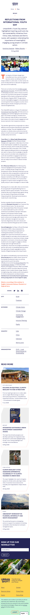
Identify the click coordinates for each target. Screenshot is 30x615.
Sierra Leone (20, 342)
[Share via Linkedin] (18, 291)
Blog (18, 9)
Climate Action (20, 307)
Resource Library (5, 591)
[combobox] (24, 613)
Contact (18, 587)
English (23, 613)
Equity (18, 324)
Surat (17, 296)
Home (12, 9)
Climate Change (21, 311)
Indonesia (19, 339)
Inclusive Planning (21, 320)
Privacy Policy (19, 591)
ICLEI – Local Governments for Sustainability (21, 351)
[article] (15, 386)
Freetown (19, 300)
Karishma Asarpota (8, 48)
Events (3, 595)
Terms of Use (19, 595)
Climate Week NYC (21, 263)
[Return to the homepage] (11, 580)
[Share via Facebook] (22, 291)
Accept (15, 612)
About (2, 587)
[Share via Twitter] (14, 291)
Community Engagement (20, 315)
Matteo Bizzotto (20, 48)
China (17, 335)
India (17, 331)
